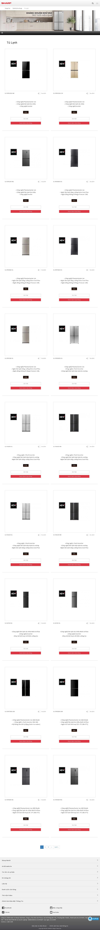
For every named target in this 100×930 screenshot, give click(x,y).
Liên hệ (4, 884)
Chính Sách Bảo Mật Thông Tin (12, 901)
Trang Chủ (7, 8)
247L (25, 642)
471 (26, 289)
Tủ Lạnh (12, 42)
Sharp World (6, 860)
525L (25, 554)
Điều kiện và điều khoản (39, 926)
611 (26, 730)
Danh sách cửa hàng (9, 889)
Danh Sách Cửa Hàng (26, 123)
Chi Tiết (26, 118)
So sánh (43, 93)
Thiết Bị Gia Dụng (17, 8)
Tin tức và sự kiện (8, 872)
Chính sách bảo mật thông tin (59, 926)
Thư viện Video (7, 895)
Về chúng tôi (6, 878)
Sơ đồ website (7, 866)
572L (74, 377)
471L (74, 200)
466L (74, 730)
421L (25, 112)
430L (74, 289)
